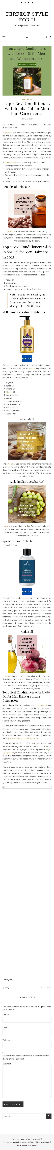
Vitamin (9, 392)
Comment (7, 1063)
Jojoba (10, 231)
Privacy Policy (15, 1142)
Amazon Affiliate (28, 1142)
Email (6, 1027)
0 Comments (46, 987)
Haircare (7, 132)
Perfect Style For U (27, 17)
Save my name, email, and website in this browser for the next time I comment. (26, 1057)
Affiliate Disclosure (42, 1142)
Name (6, 1014)
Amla (6, 526)
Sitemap (6, 1142)
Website (6, 1040)
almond (10, 463)
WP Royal (33, 1145)
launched (25, 598)
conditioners (41, 705)
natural (32, 368)
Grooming (27, 99)
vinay (7, 987)
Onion (7, 676)
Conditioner (10, 162)
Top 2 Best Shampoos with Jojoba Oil (22, 738)
